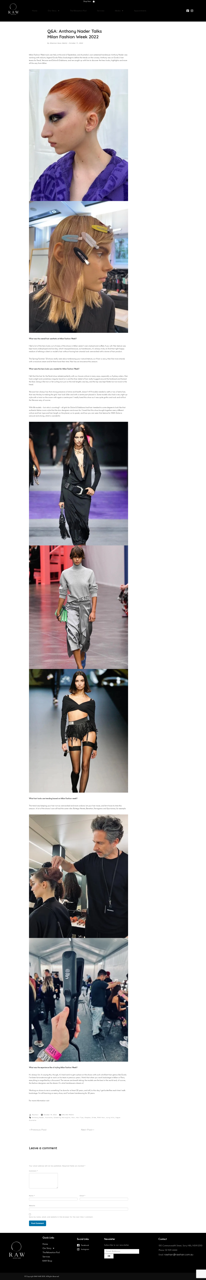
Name (32, 1195)
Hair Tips (80, 1117)
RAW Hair (101, 1117)
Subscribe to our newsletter (116, 1245)
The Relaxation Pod (78, 11)
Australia (49, 1117)
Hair (73, 1117)
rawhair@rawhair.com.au (178, 1254)
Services (100, 11)
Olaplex (88, 1117)
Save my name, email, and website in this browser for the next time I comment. (61, 1217)
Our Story (52, 11)
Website (32, 1205)
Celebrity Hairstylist (62, 1117)
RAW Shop (47, 1261)
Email (82, 1195)
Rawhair (35, 1114)
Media (118, 11)
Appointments (140, 11)
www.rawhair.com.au (61, 1100)
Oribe (94, 1117)
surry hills (110, 1117)
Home (34, 11)
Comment (33, 1171)
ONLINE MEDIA (68, 1114)
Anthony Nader (38, 1117)
